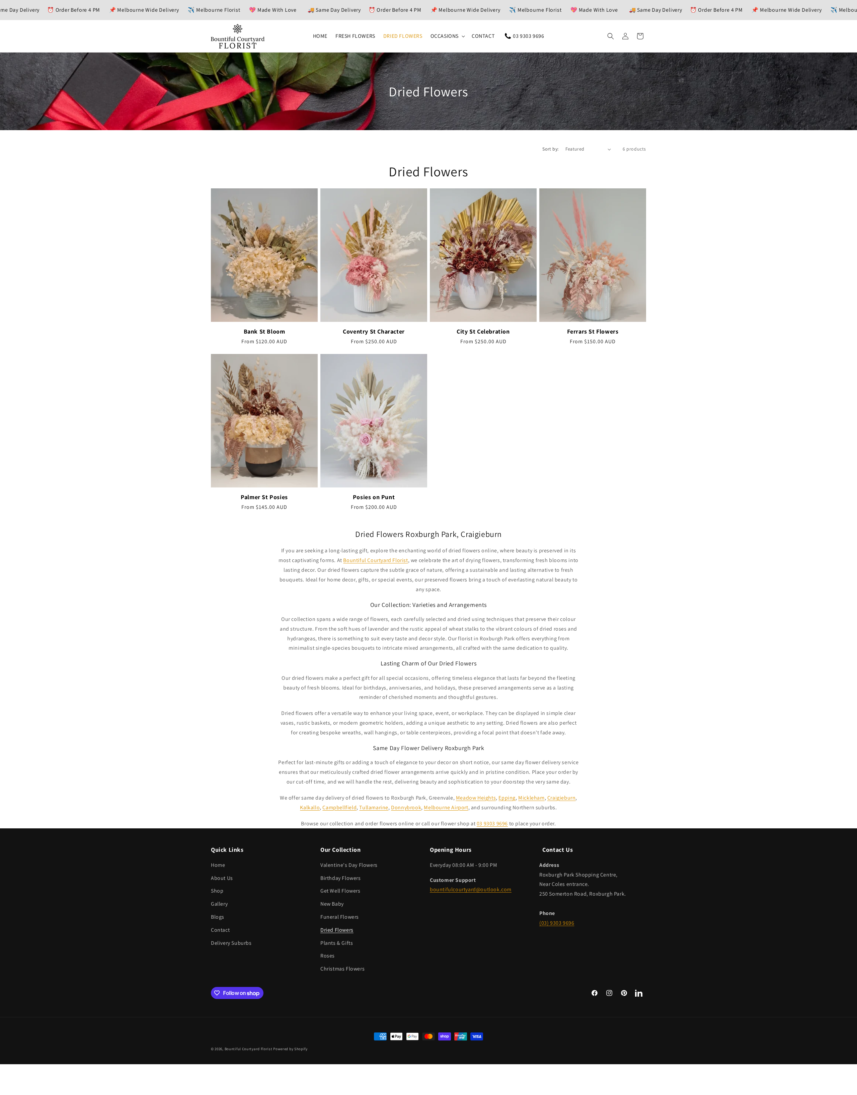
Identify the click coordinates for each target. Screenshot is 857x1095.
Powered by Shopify (290, 1048)
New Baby (332, 903)
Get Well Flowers (340, 890)
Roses (327, 955)
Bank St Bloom (264, 331)
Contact (220, 929)
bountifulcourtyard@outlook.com (471, 889)
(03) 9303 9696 (556, 922)
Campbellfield (339, 807)
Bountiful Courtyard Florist (375, 560)
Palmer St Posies (264, 497)
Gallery (219, 903)
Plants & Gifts (336, 942)
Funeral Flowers (339, 916)
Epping (507, 797)
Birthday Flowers (340, 878)
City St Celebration (483, 331)
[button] (447, 36)
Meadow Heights (476, 797)
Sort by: (550, 149)
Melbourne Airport (446, 807)
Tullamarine (373, 807)
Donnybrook (406, 807)
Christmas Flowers (342, 968)
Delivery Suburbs (231, 942)
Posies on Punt (374, 497)
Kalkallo (310, 807)
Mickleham (531, 797)
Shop (217, 890)
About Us (222, 878)
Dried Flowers (337, 929)
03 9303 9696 (492, 823)
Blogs (217, 916)
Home (218, 865)
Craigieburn (561, 797)
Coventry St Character (374, 331)
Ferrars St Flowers (593, 331)
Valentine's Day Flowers (349, 865)
